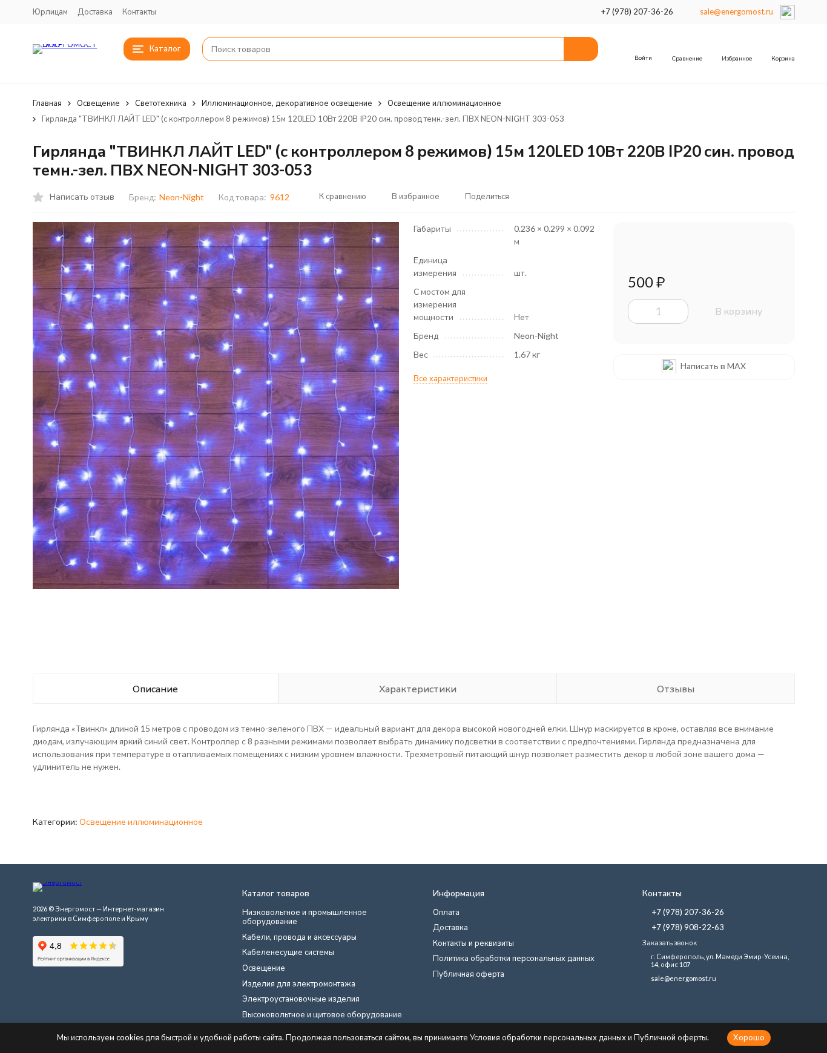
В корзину (738, 311)
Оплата (446, 912)
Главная (47, 103)
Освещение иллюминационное (444, 103)
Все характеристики (450, 378)
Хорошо (749, 1037)
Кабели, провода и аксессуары (299, 937)
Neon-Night (181, 197)
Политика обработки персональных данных (514, 958)
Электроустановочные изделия (301, 998)
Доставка (95, 11)
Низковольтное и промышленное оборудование (304, 917)
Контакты (139, 11)
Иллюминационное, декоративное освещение (287, 103)
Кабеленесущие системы (288, 952)
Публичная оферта (468, 974)
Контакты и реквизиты (473, 943)
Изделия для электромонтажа (298, 983)
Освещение (98, 103)
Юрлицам (50, 11)
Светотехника (160, 103)
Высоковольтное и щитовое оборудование (322, 1014)
